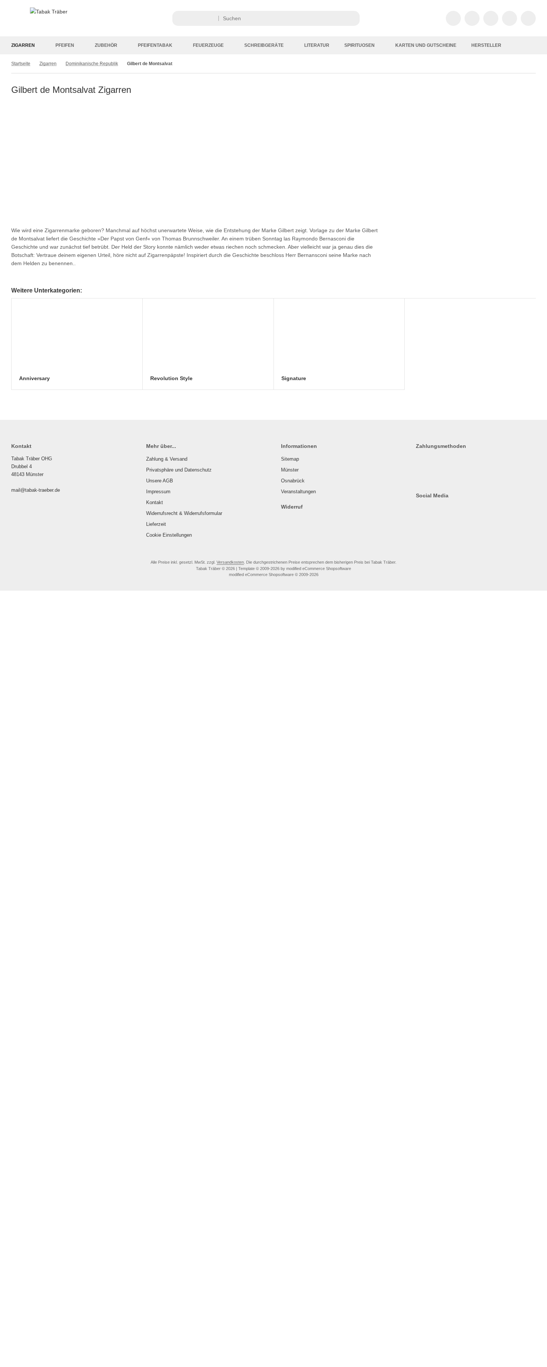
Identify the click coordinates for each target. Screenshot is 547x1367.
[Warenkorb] (509, 18)
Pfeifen (64, 45)
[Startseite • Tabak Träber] (48, 12)
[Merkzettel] (490, 18)
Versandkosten (230, 562)
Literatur (316, 45)
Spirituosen (359, 45)
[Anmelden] (472, 18)
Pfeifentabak (155, 45)
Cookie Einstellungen (169, 535)
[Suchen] (352, 18)
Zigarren (23, 45)
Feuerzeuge (208, 45)
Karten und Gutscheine (425, 45)
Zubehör (106, 45)
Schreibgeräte (264, 45)
